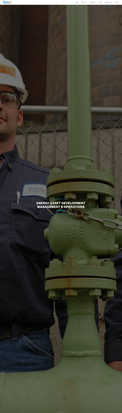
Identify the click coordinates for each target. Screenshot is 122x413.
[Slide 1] (60, 411)
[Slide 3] (63, 411)
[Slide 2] (62, 411)
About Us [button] (83, 2)
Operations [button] (92, 2)
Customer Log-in (108, 2)
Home (76, 2)
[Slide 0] (58, 411)
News (100, 2)
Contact (117, 2)
